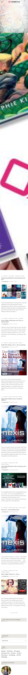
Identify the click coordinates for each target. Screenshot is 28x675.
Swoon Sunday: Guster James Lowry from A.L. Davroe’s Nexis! (12, 321)
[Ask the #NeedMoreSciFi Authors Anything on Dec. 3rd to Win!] (14, 480)
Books (20, 342)
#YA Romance (4, 655)
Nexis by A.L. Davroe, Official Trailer (10, 510)
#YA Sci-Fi (19, 653)
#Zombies (3, 651)
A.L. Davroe (4, 276)
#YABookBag (4, 657)
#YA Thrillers (10, 651)
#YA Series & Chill (5, 653)
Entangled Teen (5, 281)
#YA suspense (17, 651)
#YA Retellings (12, 655)
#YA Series (13, 653)
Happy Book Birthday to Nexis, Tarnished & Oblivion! (11, 399)
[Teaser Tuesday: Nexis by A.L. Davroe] (14, 586)
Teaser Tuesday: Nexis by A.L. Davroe (10, 574)
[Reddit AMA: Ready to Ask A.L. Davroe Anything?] (14, 362)
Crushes (21, 318)
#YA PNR (19, 655)
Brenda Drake (5, 464)
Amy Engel (11, 276)
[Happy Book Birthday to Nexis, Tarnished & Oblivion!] (14, 424)
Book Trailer (22, 507)
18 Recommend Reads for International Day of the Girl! (13, 278)
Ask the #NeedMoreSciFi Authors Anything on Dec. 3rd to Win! (13, 467)
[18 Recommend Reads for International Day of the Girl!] (14, 292)
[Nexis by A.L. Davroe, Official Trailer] (14, 534)
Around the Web (19, 276)
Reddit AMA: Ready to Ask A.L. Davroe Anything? (13, 345)
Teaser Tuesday (5, 572)
